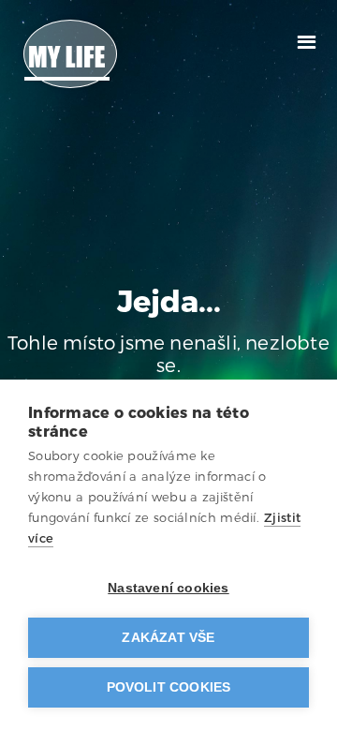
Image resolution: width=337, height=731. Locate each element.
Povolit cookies (169, 687)
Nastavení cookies (168, 588)
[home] (70, 54)
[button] (306, 40)
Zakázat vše (168, 638)
